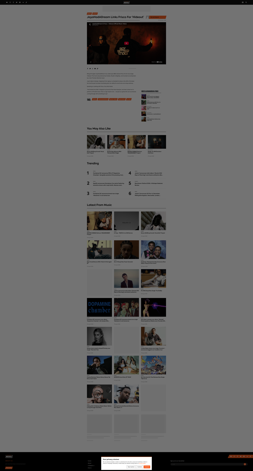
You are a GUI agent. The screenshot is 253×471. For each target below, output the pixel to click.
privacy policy (142, 463)
